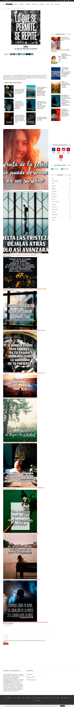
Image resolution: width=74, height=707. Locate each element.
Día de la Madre (61, 180)
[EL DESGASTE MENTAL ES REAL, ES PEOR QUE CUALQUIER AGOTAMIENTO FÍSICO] (20, 291)
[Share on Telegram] (24, 54)
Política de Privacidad (31, 679)
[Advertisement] (25, 66)
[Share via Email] (32, 54)
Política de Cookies (31, 677)
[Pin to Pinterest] (19, 54)
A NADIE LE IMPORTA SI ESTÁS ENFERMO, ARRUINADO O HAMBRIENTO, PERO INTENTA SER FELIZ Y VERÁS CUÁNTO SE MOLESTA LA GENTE (42, 91)
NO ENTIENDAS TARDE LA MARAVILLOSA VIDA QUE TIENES (42, 118)
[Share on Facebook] (14, 54)
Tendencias (27, 4)
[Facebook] (56, 0)
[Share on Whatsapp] (22, 54)
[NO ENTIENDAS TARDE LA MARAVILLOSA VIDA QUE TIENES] (31, 118)
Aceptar (62, 705)
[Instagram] (60, 0)
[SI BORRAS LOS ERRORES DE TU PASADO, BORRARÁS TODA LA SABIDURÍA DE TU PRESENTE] (20, 331)
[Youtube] (64, 0)
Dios (61, 178)
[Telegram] (68, 0)
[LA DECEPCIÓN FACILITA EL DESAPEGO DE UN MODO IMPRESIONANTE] (20, 534)
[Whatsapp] (66, 0)
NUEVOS (15, 4)
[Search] (70, 4)
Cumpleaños (41, 4)
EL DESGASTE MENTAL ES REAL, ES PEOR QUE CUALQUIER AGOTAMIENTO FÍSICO (24, 330)
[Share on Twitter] (16, 54)
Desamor (61, 186)
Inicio (4, 8)
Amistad (61, 204)
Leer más (67, 705)
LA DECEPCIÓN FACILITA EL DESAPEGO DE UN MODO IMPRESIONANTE (21, 579)
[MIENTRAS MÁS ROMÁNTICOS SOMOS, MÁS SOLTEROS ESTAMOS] (20, 375)
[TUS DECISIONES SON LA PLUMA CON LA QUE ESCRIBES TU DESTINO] (20, 490)
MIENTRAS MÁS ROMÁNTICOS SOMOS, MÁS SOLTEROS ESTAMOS (20, 398)
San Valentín (61, 206)
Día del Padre (61, 214)
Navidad (61, 212)
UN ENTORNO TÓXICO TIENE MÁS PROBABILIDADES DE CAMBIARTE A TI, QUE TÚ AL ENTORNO (66, 72)
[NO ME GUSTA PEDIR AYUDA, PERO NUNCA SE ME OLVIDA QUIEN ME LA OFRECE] (9, 91)
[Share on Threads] (29, 54)
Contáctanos (29, 674)
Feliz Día (47, 4)
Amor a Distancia (61, 201)
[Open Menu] (3, 4)
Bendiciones (61, 217)
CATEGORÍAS (21, 4)
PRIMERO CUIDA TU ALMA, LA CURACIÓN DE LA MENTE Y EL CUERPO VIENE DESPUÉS (25, 622)
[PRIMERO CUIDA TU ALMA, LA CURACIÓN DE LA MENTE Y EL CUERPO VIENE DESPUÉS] (20, 580)
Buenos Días (34, 4)
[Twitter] (58, 0)
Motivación (57, 4)
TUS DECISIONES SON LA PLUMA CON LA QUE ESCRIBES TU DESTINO (21, 533)
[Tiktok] (70, 0)
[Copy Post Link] (27, 54)
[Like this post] (11, 54)
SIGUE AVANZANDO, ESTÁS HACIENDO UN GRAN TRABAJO (65, 84)
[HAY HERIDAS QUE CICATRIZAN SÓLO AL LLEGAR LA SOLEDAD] (20, 399)
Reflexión (9, 8)
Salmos (61, 219)
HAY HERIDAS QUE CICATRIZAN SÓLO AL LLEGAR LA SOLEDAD (19, 442)
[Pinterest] (62, 0)
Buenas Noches (61, 209)
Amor (52, 4)
